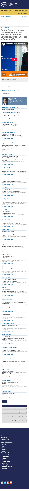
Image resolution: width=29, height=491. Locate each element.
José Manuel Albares (6, 84)
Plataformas (8, 21)
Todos (2, 21)
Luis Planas (5, 187)
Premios (4, 460)
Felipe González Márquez (8, 178)
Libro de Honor (6, 461)
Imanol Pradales (6, 210)
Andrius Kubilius (6, 380)
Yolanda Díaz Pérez (7, 299)
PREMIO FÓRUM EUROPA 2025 (11, 112)
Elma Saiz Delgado (7, 334)
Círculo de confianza (6, 453)
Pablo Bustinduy (6, 288)
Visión (3, 448)
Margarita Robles (6, 391)
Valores (4, 449)
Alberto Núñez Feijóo (7, 122)
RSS (11, 482)
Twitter (5, 482)
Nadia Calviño (5, 243)
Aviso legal (5, 465)
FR (16, 90)
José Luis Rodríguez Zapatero (9, 347)
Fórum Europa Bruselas (22, 13)
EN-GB (13, 90)
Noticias (6, 10)
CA (5, 90)
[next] (6, 401)
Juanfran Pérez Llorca (7, 311)
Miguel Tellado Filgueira (8, 323)
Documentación (17, 10)
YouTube (8, 482)
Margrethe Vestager (7, 154)
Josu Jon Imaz (5, 369)
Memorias (4, 463)
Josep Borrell (5, 229)
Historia (4, 444)
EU (7, 90)
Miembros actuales (6, 454)
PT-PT (19, 90)
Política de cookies (7, 466)
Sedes (13, 21)
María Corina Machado (8, 168)
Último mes (3, 23)
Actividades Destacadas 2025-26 (10, 107)
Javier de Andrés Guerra (8, 132)
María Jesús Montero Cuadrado (10, 199)
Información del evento (8, 118)
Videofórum (24, 10)
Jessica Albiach (6, 267)
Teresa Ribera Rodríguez (8, 142)
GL (8, 90)
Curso (8, 23)
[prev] (3, 401)
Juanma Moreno (6, 277)
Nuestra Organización (6, 442)
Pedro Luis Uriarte (7, 220)
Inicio (2, 10)
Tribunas (4, 458)
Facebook (2, 482)
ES (3, 90)
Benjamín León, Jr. (7, 358)
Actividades (11, 10)
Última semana (18, 21)
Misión (3, 446)
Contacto (4, 468)
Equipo (3, 451)
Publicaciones (5, 456)
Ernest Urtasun (6, 254)
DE (10, 90)
